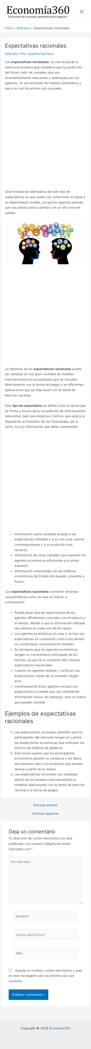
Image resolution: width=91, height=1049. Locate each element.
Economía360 (59, 1028)
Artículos (11, 54)
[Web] (45, 954)
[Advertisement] (45, 141)
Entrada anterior (45, 805)
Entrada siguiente (45, 813)
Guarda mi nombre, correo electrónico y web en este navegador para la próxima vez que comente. (45, 976)
